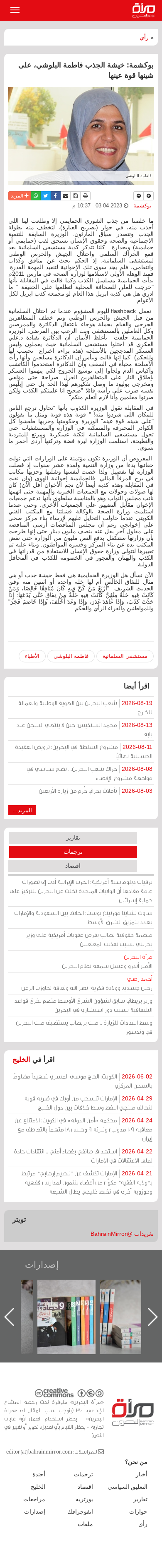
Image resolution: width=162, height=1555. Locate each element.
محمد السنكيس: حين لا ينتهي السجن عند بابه (84, 729)
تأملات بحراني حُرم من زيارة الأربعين (95, 790)
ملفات (85, 1524)
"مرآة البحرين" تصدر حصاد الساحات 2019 (118, 1298)
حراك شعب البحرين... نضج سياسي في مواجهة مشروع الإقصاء (89, 773)
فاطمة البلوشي (71, 656)
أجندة (38, 1474)
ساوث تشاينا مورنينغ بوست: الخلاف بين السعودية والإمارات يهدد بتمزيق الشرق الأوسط (83, 917)
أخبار (141, 1474)
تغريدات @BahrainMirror (122, 1233)
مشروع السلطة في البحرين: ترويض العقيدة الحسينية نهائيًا (83, 751)
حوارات (138, 1511)
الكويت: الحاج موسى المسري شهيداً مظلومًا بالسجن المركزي (82, 1081)
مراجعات (34, 1499)
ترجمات (73, 851)
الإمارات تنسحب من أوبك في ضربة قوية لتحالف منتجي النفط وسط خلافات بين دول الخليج (88, 1103)
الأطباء (32, 656)
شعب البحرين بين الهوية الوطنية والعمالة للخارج (85, 707)
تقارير (73, 837)
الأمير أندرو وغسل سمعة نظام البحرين (107, 961)
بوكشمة (142, 206)
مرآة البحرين (145, 10)
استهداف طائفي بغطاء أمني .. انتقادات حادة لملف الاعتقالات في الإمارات (83, 1156)
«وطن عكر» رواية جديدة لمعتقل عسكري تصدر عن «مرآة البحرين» (56, 1303)
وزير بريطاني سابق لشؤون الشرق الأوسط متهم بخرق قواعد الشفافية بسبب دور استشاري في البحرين (83, 1005)
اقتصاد (73, 865)
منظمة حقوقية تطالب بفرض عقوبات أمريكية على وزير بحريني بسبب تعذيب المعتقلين (89, 939)
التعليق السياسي (127, 1486)
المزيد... (22, 810)
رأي (144, 37)
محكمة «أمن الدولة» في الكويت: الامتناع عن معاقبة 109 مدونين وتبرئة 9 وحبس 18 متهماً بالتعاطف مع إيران (83, 1129)
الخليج (21, 1060)
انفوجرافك (80, 1511)
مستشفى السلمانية (125, 656)
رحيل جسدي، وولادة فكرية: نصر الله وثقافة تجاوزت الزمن (86, 983)
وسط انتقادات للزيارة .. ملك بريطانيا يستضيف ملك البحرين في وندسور (84, 1027)
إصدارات (42, 1264)
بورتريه (84, 1499)
